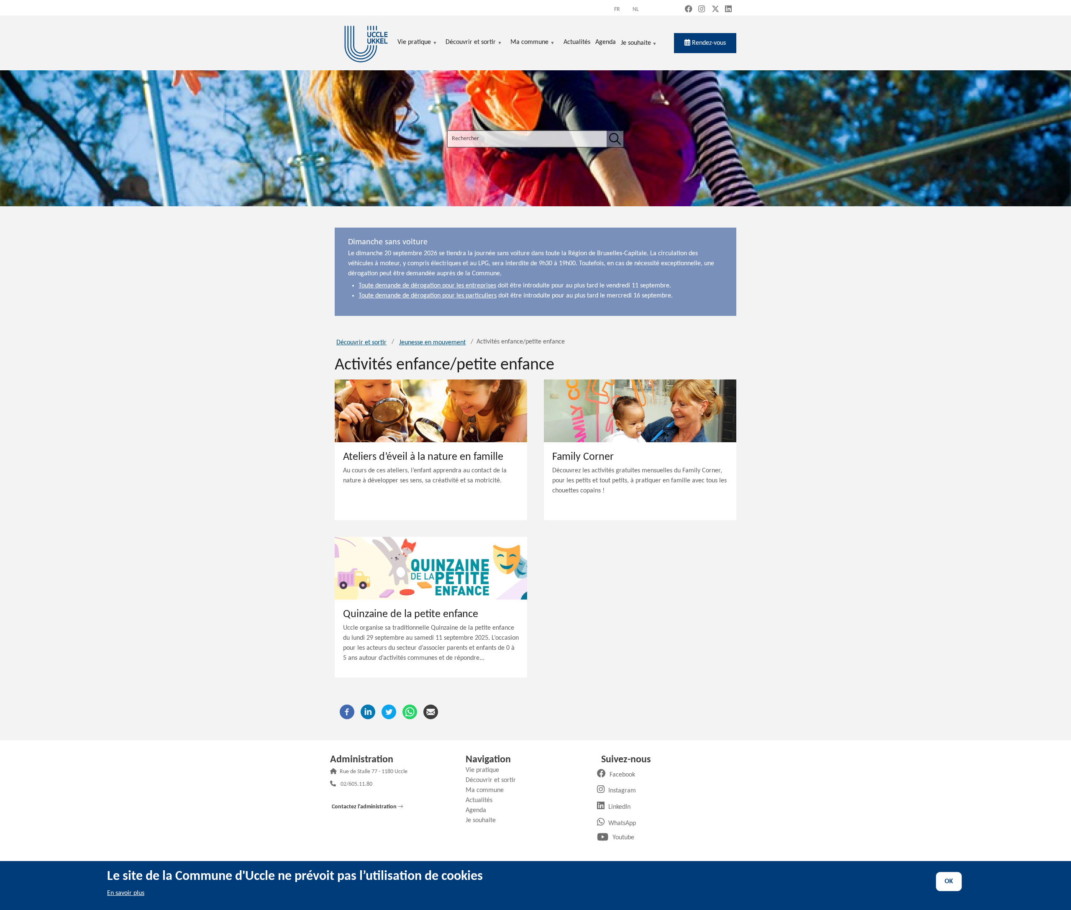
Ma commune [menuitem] (529, 43)
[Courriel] (430, 712)
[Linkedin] (368, 712)
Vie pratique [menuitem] (414, 43)
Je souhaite (636, 44)
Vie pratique (485, 770)
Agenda (479, 810)
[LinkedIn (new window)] (728, 9)
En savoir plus (125, 893)
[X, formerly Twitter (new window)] (715, 9)
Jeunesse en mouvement (432, 342)
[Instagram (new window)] (701, 9)
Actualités (482, 800)
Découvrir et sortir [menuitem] (471, 43)
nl (636, 9)
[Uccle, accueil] (366, 42)
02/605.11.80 (356, 784)
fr (617, 9)
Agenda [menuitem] (605, 42)
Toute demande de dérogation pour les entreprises (427, 285)
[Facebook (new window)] (689, 9)
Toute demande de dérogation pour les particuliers (428, 295)
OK (949, 881)
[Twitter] (389, 712)
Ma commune (488, 790)
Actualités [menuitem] (577, 42)
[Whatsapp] (409, 712)
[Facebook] (347, 712)
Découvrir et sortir (361, 342)
